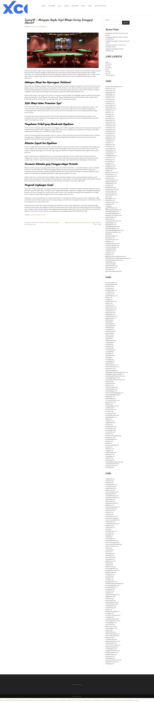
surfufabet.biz (109, 344)
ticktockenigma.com (111, 195)
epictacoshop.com (110, 600)
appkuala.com (109, 578)
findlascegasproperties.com (113, 210)
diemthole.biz (109, 563)
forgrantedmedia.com (111, 503)
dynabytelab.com (110, 96)
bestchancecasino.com (112, 239)
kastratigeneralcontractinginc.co (114, 374)
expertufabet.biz (110, 324)
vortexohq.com (109, 178)
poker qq (117, 700)
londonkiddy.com (110, 262)
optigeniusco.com (110, 124)
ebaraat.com (109, 303)
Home (43, 6)
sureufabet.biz (109, 348)
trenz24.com (109, 552)
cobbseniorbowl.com (111, 389)
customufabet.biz (110, 350)
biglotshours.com (110, 312)
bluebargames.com (110, 494)
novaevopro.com (110, 127)
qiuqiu (107, 69)
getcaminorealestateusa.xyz (113, 271)
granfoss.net (109, 630)
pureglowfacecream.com (112, 570)
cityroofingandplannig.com (113, 394)
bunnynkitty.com (110, 589)
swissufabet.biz (109, 329)
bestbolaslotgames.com (112, 228)
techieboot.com (110, 294)
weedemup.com (110, 238)
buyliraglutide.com (110, 314)
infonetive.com (109, 598)
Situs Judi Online (100, 6)
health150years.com (111, 516)
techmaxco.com (110, 159)
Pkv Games (51, 6)
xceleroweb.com (76, 696)
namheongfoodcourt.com (112, 621)
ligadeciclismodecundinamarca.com (115, 256)
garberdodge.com (110, 499)
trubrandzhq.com (110, 131)
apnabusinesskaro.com (112, 662)
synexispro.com (109, 252)
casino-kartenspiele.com (112, 542)
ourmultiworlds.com (111, 484)
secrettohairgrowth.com (112, 585)
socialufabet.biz (109, 342)
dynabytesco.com (110, 165)
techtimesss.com (110, 510)
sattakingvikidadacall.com (112, 226)
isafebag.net (108, 537)
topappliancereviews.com (112, 650)
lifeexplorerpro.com (111, 183)
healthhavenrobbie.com (112, 211)
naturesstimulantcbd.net (112, 464)
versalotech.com (110, 157)
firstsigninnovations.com (112, 497)
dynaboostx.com (110, 144)
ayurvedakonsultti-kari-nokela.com (115, 380)
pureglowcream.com (111, 581)
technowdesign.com (111, 391)
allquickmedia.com (110, 566)
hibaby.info (108, 234)
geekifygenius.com (110, 198)
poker (107, 62)
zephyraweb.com (110, 120)
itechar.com (108, 297)
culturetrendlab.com (111, 191)
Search (107, 20)
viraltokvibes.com (110, 522)
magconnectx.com (110, 251)
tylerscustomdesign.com (112, 507)
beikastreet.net (109, 481)
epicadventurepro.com (111, 180)
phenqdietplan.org (110, 430)
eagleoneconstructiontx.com (113, 215)
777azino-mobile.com (111, 387)
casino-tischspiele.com (111, 546)
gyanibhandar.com (110, 318)
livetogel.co (108, 206)
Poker (83, 6)
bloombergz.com (110, 538)
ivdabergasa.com (110, 396)
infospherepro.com (110, 174)
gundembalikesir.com (111, 296)
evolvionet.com (109, 98)
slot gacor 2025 (7, 700)
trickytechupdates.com (111, 652)
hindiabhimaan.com (111, 654)
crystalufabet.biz (110, 355)
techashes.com (109, 286)
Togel (90, 6)
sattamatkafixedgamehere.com (114, 230)
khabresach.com (110, 656)
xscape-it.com (109, 385)
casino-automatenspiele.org (113, 544)
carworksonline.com (111, 509)
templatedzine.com (110, 426)
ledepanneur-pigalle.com (112, 611)
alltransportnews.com (111, 365)
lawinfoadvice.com (110, 428)
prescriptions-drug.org (111, 518)
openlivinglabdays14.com (112, 378)
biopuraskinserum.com (112, 602)
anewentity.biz (109, 576)
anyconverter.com (110, 557)
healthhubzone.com (111, 301)
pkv (1, 700)
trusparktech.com (110, 129)
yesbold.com (109, 299)
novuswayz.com (110, 140)
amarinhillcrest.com (111, 531)
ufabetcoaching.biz (110, 264)
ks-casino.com (109, 411)
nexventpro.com (110, 135)
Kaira (81, 684)
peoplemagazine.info (111, 284)
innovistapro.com (110, 148)
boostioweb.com (110, 90)
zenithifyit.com (109, 116)
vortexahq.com (109, 114)
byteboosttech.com (111, 307)
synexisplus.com (110, 99)
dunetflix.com (109, 434)
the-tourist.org (109, 533)
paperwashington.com (111, 236)
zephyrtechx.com (110, 137)
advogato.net (109, 535)
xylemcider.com (109, 454)
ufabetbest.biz (109, 346)
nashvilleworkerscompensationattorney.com (118, 258)
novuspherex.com (110, 126)
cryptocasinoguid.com (111, 370)
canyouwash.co (109, 288)
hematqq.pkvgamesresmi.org (130, 700)
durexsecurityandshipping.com (114, 393)
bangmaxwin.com (110, 596)
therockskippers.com (111, 628)
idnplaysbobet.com (110, 224)
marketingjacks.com (111, 649)
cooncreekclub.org (110, 486)
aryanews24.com (110, 383)
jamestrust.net (109, 550)
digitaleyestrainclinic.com (112, 641)
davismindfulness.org (111, 266)
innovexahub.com (110, 105)
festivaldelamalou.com (111, 496)
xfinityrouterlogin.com (111, 647)
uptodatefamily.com (111, 439)
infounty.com (109, 404)
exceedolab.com (110, 161)
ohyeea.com (109, 447)
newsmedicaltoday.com (112, 247)
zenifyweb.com (109, 204)
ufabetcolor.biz (109, 335)
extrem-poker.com (110, 409)
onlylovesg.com (109, 219)
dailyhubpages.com (110, 223)
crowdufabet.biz (110, 361)
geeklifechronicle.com (111, 172)
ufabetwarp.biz (109, 320)
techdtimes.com (110, 292)
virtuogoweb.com (110, 311)
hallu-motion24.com (111, 626)
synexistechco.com (110, 109)
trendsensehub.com (111, 193)
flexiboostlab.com (110, 150)
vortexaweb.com (110, 122)
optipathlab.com (110, 94)
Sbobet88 (75, 6)
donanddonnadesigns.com (113, 213)
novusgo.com (109, 185)
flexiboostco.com (110, 88)
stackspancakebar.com (112, 619)
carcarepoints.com (110, 413)
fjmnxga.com (109, 593)
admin (44, 26)
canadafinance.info (110, 606)
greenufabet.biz (109, 333)
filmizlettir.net (109, 482)
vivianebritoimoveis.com (112, 524)
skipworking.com (110, 553)
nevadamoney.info (110, 608)
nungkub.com (109, 450)
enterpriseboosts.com (111, 540)
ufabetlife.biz (109, 339)
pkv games (108, 68)
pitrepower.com (110, 637)
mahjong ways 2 (87, 700)
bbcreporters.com (110, 368)
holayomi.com (109, 254)
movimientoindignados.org (113, 436)
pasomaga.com (109, 460)
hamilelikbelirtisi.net (111, 155)
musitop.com (109, 441)
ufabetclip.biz (109, 322)
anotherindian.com (110, 452)
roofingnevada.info (110, 249)
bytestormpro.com (110, 187)
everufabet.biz (109, 359)
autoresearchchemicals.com (113, 660)
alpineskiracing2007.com (112, 634)
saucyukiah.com (110, 479)
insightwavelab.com (111, 182)
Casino (66, 6)
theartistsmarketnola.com (112, 615)
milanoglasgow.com (111, 622)
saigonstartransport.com (112, 594)
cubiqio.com (108, 170)
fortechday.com (110, 269)
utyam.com (108, 443)
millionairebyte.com (111, 267)
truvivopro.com (109, 111)
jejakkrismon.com (110, 561)
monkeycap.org (109, 527)
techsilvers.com (109, 421)
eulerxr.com (108, 196)
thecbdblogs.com (110, 658)
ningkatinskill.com (110, 422)
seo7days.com (109, 580)
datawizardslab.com (111, 168)
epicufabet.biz (109, 353)
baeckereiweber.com (111, 283)
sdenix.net (108, 529)
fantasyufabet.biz (110, 325)
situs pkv (107, 66)
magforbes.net (109, 525)
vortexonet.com (110, 101)
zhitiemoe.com (109, 449)
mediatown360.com (111, 639)
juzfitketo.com (109, 458)
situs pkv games (110, 75)
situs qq (107, 71)
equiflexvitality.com (110, 217)
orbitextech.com (110, 200)
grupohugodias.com (111, 417)
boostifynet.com (110, 133)
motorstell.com (109, 514)
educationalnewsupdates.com (114, 86)
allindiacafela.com (110, 632)
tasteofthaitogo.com (111, 587)
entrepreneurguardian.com (113, 232)
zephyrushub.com (110, 92)
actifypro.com (109, 142)
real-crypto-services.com (112, 400)
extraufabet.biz (109, 337)
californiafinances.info (111, 604)
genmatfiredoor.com (111, 208)
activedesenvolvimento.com (113, 221)
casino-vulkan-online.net (112, 636)
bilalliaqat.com (109, 241)
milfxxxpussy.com (110, 437)
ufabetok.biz (108, 357)
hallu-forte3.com (110, 624)
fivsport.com (109, 424)
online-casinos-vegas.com (112, 645)
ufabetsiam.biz (109, 327)
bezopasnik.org (109, 591)
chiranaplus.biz (109, 617)
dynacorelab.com (110, 107)
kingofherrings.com (110, 572)
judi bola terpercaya (19, 700)
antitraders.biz (109, 381)
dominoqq (108, 64)
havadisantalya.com (111, 290)
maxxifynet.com (110, 103)
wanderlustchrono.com (112, 189)
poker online (71, 700)
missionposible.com (111, 643)
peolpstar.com (109, 505)
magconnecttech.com (111, 202)
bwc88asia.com (109, 408)
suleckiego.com (109, 664)
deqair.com (108, 419)
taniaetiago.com (110, 456)
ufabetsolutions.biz (110, 340)
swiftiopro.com (109, 154)
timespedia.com (110, 559)
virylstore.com (109, 512)
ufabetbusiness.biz (110, 331)
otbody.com (108, 548)
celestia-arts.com (110, 490)
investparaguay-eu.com (112, 406)
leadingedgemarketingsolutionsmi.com (116, 372)
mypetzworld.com (110, 402)
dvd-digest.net (109, 613)
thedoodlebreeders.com (112, 415)
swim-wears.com (110, 501)
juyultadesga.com (110, 398)
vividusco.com (109, 112)
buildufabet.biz (109, 363)
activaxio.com (109, 163)
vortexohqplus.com (110, 152)
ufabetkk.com (109, 565)
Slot (59, 6)
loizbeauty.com (109, 555)
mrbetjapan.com (110, 574)
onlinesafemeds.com (111, 316)
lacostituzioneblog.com (112, 445)
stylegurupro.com (110, 167)
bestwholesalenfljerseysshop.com (115, 376)
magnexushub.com (110, 309)
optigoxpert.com (110, 139)
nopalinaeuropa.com (111, 465)
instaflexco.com (110, 146)
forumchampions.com (111, 492)
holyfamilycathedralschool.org (114, 260)
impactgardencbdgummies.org (114, 462)
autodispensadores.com (112, 243)
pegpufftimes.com (110, 488)
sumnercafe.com (110, 432)
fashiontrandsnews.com (112, 366)
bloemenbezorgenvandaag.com (114, 583)
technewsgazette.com (111, 568)
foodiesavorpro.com (111, 176)
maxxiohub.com (110, 118)
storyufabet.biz (109, 352)
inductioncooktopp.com (112, 245)
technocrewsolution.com (112, 520)
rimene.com (108, 609)
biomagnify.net (109, 467)
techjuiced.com (109, 305)
